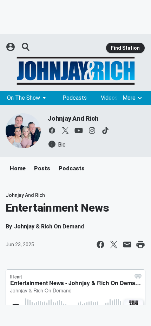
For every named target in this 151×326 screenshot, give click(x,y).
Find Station (125, 48)
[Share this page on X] (114, 244)
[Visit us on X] (65, 130)
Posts (42, 168)
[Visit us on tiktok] (105, 130)
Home (18, 168)
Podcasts (75, 97)
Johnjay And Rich (73, 118)
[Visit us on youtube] (78, 130)
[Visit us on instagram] (92, 130)
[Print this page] (140, 244)
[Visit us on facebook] (52, 130)
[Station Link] (75, 71)
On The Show (23, 97)
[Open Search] (26, 47)
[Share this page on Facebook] (100, 244)
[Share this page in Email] (127, 244)
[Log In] (11, 47)
